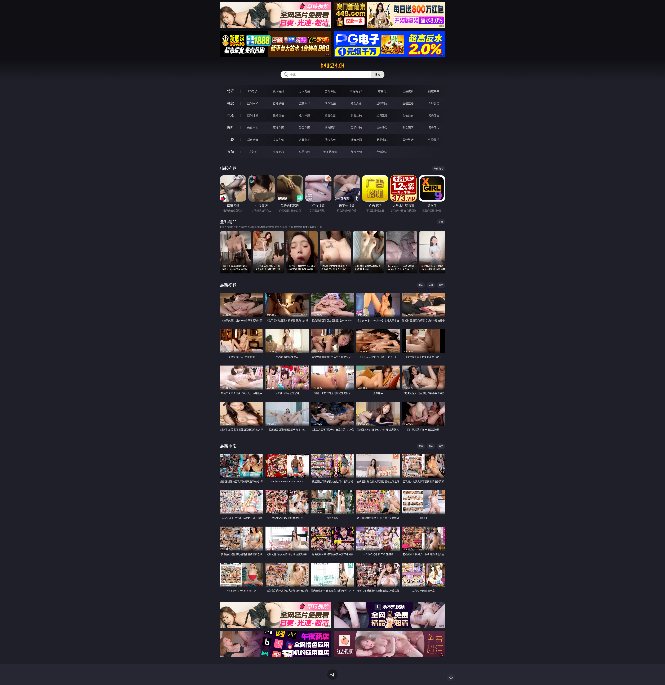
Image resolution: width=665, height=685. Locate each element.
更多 (440, 285)
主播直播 (408, 103)
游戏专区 (330, 91)
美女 (420, 285)
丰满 (420, 446)
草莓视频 (304, 152)
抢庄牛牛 (433, 91)
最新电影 (228, 446)
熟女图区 (408, 128)
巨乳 (430, 285)
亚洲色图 (278, 128)
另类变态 (433, 115)
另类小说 (382, 140)
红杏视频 (356, 152)
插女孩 (253, 152)
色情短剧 (382, 152)
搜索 (377, 75)
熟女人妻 (356, 103)
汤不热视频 (330, 152)
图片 (230, 127)
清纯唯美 (382, 128)
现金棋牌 (408, 91)
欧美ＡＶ (304, 103)
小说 (230, 139)
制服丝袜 (356, 115)
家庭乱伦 (278, 140)
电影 (230, 115)
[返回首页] (451, 677)
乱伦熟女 (408, 115)
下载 (440, 221)
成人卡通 (304, 115)
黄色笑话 (408, 140)
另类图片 (433, 128)
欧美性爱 (330, 115)
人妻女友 (304, 140)
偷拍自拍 (278, 115)
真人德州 (278, 91)
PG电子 (252, 91)
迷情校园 (356, 140)
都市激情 (252, 140)
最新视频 (228, 285)
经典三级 (382, 115)
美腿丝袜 (356, 128)
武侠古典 (330, 140)
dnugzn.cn (332, 65)
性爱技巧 (433, 140)
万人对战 (304, 91)
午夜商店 (278, 152)
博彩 (230, 91)
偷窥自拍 (252, 128)
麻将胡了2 (356, 91)
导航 (230, 151)
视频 (230, 103)
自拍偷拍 (278, 103)
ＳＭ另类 (433, 103)
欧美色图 (304, 128)
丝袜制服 (382, 103)
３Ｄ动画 (330, 103)
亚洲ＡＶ (252, 103)
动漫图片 (330, 128)
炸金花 (382, 91)
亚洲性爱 (252, 115)
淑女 (430, 446)
